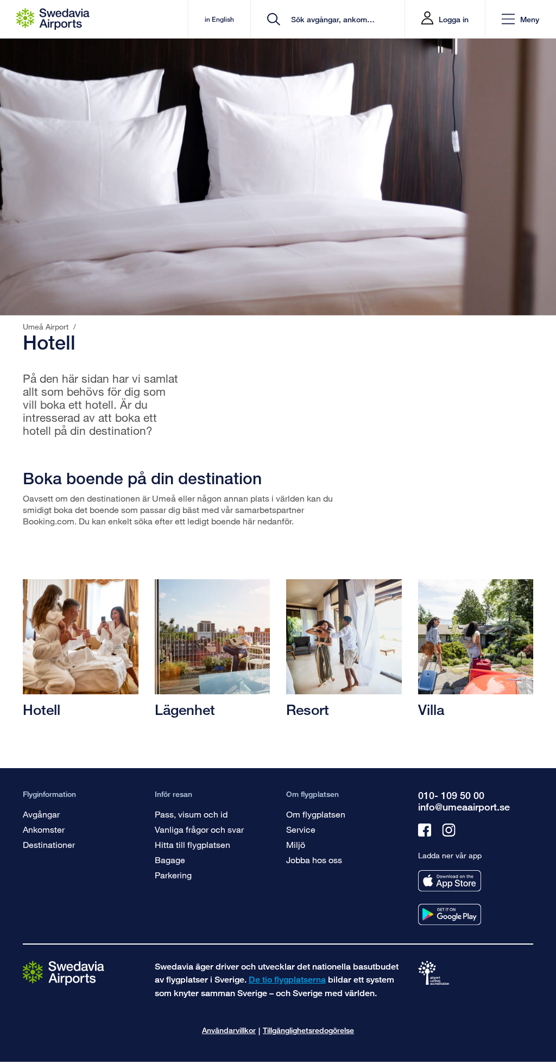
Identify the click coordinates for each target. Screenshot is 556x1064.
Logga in (454, 19)
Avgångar (41, 814)
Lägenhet (185, 709)
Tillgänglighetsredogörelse (308, 1030)
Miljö (295, 844)
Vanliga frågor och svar (199, 829)
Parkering (173, 875)
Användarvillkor (229, 1030)
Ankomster (44, 829)
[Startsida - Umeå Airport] (53, 19)
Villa (431, 709)
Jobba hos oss (314, 859)
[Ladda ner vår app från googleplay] (449, 914)
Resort (307, 709)
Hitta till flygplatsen (192, 844)
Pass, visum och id (191, 814)
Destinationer (49, 844)
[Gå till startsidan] (63, 972)
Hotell (41, 709)
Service (300, 829)
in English (219, 19)
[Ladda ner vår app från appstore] (449, 881)
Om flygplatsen (315, 814)
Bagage (170, 859)
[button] (520, 19)
